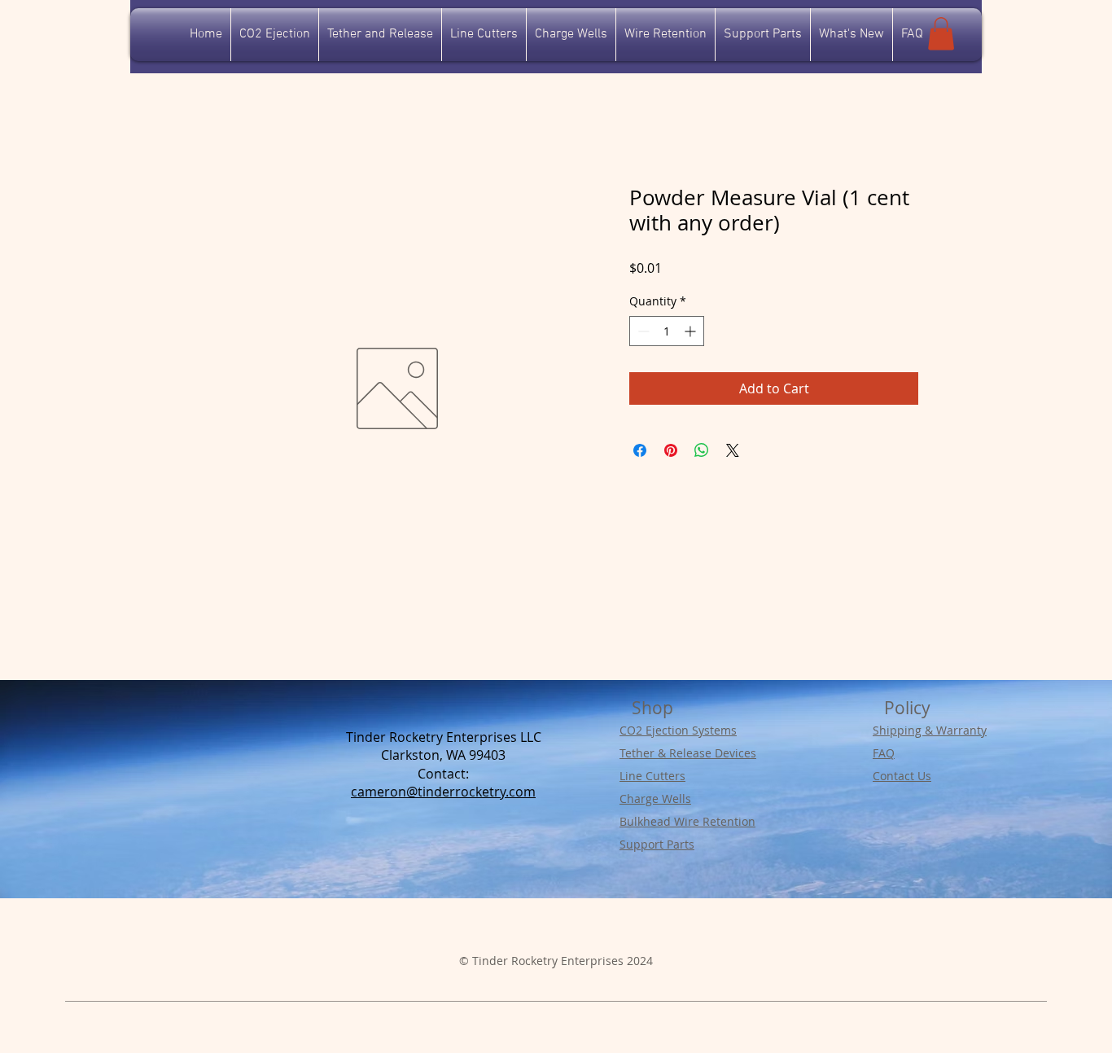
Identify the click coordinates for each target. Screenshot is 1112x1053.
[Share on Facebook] (640, 450)
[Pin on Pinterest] (671, 450)
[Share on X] (732, 450)
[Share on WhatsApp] (701, 450)
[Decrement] (642, 331)
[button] (941, 33)
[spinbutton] (666, 331)
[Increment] (691, 331)
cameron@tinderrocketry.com (443, 792)
